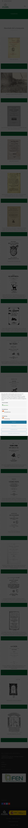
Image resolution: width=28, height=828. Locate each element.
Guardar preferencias (14, 433)
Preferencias (14, 429)
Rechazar (14, 425)
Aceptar (14, 422)
